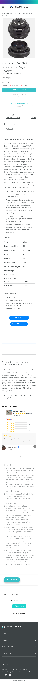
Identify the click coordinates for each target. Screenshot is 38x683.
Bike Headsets (27, 13)
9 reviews (9, 449)
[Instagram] (6, 675)
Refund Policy (6, 672)
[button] (3, 446)
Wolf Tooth (5, 15)
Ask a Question (19, 97)
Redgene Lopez (12, 447)
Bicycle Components (14, 13)
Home (3, 13)
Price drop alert (19, 681)
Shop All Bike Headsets (19, 318)
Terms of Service (28, 672)
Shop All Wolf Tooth (19, 324)
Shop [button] (4, 634)
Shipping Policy (24, 670)
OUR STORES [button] (6, 653)
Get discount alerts (19, 94)
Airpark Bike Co (8, 670)
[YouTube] (10, 675)
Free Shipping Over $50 (13, 117)
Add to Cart (12, 580)
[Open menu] (5, 7)
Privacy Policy (16, 672)
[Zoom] (19, 38)
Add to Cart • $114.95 (19, 90)
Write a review (19, 606)
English (5, 665)
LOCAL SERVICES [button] (7, 647)
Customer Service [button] (9, 640)
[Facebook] (2, 675)
